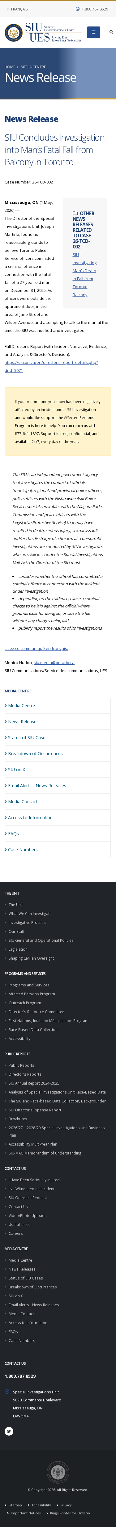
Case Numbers (22, 1340)
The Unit (16, 904)
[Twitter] (9, 1431)
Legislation (18, 949)
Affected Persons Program (32, 993)
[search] (112, 32)
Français (19, 8)
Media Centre (33, 66)
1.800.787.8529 (94, 8)
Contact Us (18, 1206)
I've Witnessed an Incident (31, 1188)
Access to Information (28, 1322)
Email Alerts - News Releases (34, 1304)
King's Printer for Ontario (69, 1513)
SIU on (16, 769)
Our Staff (16, 931)
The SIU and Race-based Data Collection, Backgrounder (57, 1100)
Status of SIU (28, 737)
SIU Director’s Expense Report (35, 1109)
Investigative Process (27, 922)
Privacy (65, 1505)
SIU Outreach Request (28, 1197)
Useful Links (19, 1224)
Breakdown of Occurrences (33, 1286)
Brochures (18, 1118)
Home (10, 66)
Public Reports (21, 1065)
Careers (16, 1233)
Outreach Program (25, 1002)
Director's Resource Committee (36, 1011)
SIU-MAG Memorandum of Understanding (45, 1152)
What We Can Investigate (30, 913)
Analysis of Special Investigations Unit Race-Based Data (57, 1092)
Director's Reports (25, 1074)
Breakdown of (35, 753)
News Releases (22, 1269)
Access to (30, 817)
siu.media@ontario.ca (54, 662)
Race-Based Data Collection (33, 1029)
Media (21, 705)
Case (23, 849)
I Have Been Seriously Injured (34, 1179)
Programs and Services (29, 984)
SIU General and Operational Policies (41, 940)
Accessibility (19, 1038)
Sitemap (14, 1505)
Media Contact (21, 1313)
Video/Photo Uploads (28, 1215)
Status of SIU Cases (26, 1277)
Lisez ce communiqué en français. (36, 648)
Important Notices (25, 1513)
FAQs (13, 1331)
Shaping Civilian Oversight (31, 958)
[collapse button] (93, 32)
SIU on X (16, 1295)
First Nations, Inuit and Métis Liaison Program (48, 1020)
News (23, 721)
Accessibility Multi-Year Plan (33, 1144)
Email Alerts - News (37, 785)
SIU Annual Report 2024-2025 (34, 1083)
